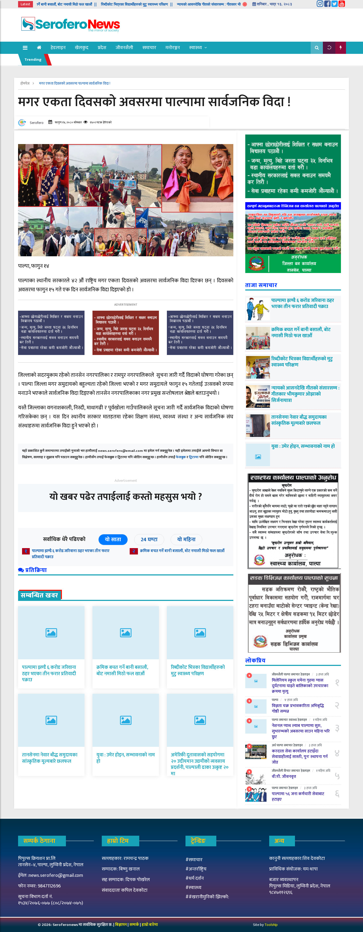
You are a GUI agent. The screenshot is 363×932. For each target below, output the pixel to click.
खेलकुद (81, 48)
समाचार (149, 48)
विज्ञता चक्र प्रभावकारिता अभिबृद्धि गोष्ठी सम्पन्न (298, 708)
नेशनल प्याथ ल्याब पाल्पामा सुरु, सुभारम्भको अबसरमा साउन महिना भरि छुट (301, 731)
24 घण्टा (149, 539)
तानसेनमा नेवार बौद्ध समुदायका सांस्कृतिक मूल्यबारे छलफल (49, 758)
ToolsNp (271, 925)
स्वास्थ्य (195, 48)
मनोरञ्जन (173, 48)
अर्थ (274, 745)
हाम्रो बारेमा (150, 924)
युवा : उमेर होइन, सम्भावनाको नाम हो (125, 758)
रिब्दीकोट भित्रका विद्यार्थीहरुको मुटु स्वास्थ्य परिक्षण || (113, 4)
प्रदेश (102, 48)
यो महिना (186, 539)
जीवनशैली (124, 48)
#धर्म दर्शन (194, 878)
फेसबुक (181, 457)
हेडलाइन (58, 48)
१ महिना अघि (320, 719)
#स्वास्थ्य (193, 888)
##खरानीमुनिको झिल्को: (207, 897)
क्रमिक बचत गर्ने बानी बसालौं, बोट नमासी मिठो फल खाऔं (182, 551)
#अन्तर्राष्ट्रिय (195, 869)
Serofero (37, 123)
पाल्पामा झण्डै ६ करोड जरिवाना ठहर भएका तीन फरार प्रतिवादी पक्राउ (70, 554)
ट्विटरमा (194, 457)
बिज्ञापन (121, 924)
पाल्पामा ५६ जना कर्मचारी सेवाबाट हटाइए (298, 796)
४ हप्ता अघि (291, 700)
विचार (287, 770)
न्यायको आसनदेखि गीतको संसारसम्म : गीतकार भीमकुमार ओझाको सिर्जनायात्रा (305, 394)
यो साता (113, 539)
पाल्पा (287, 674)
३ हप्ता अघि (322, 674)
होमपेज (25, 83)
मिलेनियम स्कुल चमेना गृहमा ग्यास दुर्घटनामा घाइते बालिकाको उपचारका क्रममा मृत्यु (300, 686)
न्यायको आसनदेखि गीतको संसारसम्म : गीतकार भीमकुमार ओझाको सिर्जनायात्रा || (206, 4)
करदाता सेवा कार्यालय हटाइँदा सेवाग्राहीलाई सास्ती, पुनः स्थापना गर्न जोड (300, 757)
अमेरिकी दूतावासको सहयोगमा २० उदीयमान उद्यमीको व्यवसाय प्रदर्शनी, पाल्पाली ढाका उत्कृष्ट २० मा (200, 764)
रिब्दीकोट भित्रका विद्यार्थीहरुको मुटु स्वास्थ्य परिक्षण (198, 671)
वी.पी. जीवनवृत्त (284, 776)
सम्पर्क (134, 924)
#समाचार (193, 860)
